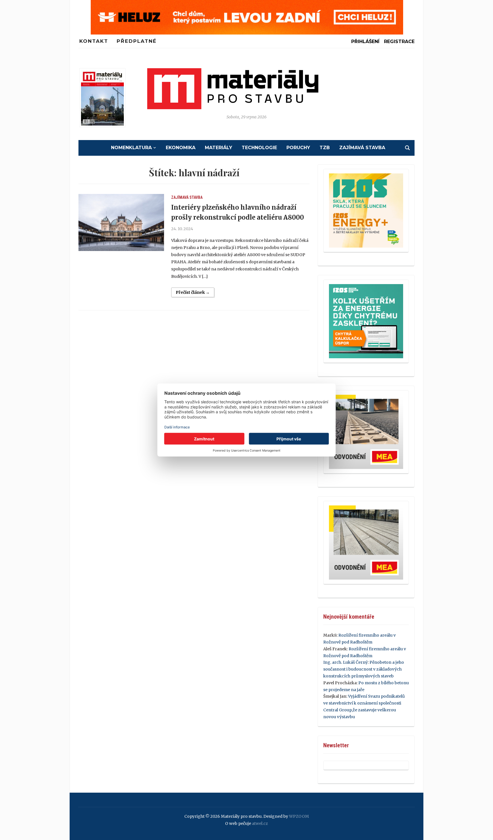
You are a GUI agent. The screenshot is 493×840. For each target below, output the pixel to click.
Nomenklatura (131, 147)
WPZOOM (299, 816)
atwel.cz (260, 823)
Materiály (218, 147)
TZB (325, 147)
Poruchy (298, 147)
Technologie (259, 147)
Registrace (399, 41)
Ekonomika (180, 147)
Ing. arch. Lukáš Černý (345, 662)
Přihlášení (365, 41)
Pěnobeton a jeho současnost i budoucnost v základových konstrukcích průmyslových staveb (363, 669)
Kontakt (93, 41)
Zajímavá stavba (362, 147)
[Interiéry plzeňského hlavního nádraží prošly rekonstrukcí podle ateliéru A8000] (121, 222)
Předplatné (137, 41)
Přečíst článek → (193, 292)
